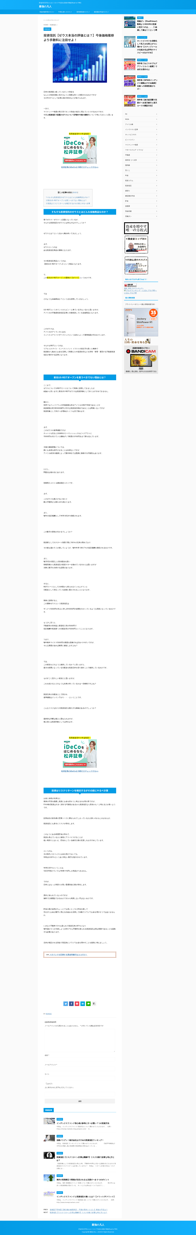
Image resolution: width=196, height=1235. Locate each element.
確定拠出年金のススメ (101, 12)
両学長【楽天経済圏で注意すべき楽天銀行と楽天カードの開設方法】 (147, 103)
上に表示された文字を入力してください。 (60, 1087)
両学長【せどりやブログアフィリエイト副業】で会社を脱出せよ (147, 66)
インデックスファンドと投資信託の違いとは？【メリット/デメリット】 (86, 1196)
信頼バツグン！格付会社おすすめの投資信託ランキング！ (80, 1140)
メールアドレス (51, 1065)
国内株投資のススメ (83, 12)
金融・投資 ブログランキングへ (133, 288)
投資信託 (49, 1014)
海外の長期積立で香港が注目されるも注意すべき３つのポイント (83, 1179)
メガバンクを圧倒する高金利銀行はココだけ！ (68, 954)
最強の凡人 (45, 6)
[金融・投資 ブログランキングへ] (130, 286)
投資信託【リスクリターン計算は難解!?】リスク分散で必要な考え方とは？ (78, 1212)
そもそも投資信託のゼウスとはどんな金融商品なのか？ (68, 197)
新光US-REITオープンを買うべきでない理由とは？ (66, 200)
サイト (47, 1074)
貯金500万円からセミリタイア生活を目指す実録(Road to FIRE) (98, 1229)
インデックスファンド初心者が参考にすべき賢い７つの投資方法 (83, 1123)
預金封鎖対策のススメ (47, 12)
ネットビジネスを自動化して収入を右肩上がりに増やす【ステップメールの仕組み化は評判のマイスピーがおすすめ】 (147, 47)
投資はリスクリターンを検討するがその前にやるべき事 (68, 203)
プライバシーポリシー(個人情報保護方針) (140, 304)
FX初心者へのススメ (65, 12)
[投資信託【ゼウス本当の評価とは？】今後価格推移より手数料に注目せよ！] (82, 1003)
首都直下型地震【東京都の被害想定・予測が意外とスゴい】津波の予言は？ (79, 1210)
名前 (47, 1055)
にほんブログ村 (130, 293)
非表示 (75, 192)
